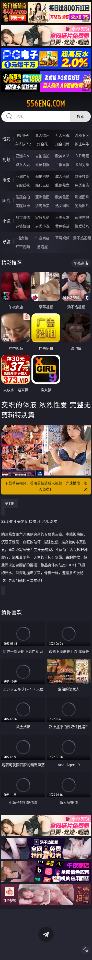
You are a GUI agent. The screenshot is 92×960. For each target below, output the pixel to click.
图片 (6, 200)
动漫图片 (82, 196)
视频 (6, 159)
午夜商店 (42, 237)
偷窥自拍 (23, 196)
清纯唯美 (42, 205)
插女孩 (22, 237)
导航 (6, 241)
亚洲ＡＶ (23, 155)
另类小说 (42, 226)
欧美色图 (62, 196)
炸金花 (42, 144)
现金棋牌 (62, 144)
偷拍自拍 (42, 176)
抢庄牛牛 (82, 144)
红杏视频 (23, 246)
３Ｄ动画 (82, 155)
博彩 (6, 139)
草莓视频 (62, 237)
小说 (6, 221)
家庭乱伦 (42, 217)
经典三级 (42, 185)
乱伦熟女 (62, 185)
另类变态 (82, 185)
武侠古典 (82, 217)
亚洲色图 (42, 196)
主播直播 (62, 164)
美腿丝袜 (23, 205)
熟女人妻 (23, 164)
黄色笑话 (62, 226)
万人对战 (62, 135)
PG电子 (23, 135)
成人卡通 (62, 176)
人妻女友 (62, 217)
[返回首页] (85, 950)
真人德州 (42, 135)
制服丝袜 (23, 185)
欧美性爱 (82, 176)
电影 (6, 180)
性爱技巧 (82, 226)
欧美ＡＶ (62, 155)
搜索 (80, 116)
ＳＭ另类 (82, 164)
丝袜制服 (42, 164)
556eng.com (46, 103)
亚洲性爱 (23, 176)
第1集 (9, 503)
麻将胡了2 (23, 144)
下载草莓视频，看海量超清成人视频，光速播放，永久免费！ (46, 486)
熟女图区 (62, 205)
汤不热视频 (82, 237)
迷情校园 (23, 226)
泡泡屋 (42, 246)
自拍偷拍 (42, 155)
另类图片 (82, 205)
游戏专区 (82, 135)
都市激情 (23, 217)
